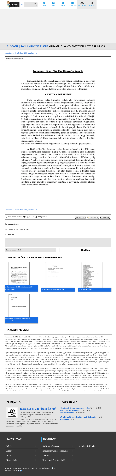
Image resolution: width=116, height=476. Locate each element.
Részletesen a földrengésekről (38, 408)
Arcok (62, 6)
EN (22, 4)
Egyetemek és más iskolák (54, 460)
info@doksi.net (12, 470)
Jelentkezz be (81, 217)
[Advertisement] (58, 26)
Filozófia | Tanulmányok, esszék (27, 46)
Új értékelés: (9, 235)
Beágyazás (105, 217)
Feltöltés (82, 6)
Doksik (43, 6)
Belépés (92, 6)
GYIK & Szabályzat (50, 446)
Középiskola (72, 6)
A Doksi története (87, 446)
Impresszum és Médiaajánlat (55, 451)
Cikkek (53, 6)
